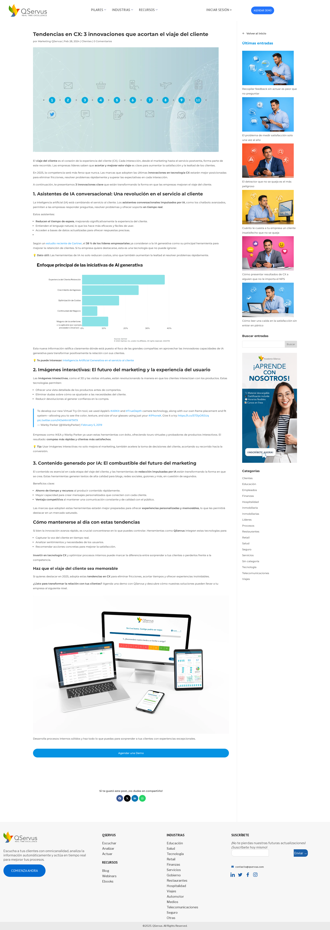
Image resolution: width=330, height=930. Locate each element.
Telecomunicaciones (255, 573)
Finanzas (248, 496)
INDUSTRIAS (121, 10)
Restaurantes (250, 531)
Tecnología (249, 567)
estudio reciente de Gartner (64, 243)
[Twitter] (240, 875)
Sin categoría (250, 561)
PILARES (97, 10)
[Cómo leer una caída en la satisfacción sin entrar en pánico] (268, 300)
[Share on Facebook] (119, 798)
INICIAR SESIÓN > (219, 10)
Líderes (247, 519)
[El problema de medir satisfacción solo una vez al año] (268, 115)
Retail (246, 537)
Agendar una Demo (131, 753)
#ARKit (115, 411)
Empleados (249, 490)
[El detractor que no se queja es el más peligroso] (268, 161)
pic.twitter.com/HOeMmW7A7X (57, 420)
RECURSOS (147, 10)
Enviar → (300, 853)
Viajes (246, 579)
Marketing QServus (50, 41)
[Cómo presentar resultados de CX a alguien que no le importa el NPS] (268, 254)
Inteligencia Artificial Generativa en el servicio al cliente (98, 360)
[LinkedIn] (232, 875)
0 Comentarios (103, 41)
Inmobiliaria (250, 507)
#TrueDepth (134, 411)
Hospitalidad (250, 502)
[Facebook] (248, 875)
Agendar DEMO (263, 10)
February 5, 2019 (91, 424)
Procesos (248, 525)
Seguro (246, 549)
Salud (245, 543)
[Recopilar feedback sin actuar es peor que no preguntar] (268, 69)
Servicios (248, 555)
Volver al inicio (256, 33)
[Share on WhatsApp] (142, 798)
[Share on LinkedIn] (134, 798)
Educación (249, 484)
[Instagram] (255, 875)
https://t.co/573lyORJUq (193, 415)
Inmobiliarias (250, 513)
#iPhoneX (154, 415)
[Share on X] (127, 798)
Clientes (86, 41)
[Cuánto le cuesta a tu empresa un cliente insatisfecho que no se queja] (268, 208)
